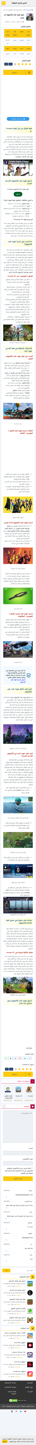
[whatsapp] (6, 1058)
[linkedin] (15, 1058)
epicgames (21, 40)
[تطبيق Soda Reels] (18, 1364)
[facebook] (30, 1058)
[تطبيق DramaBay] (18, 1345)
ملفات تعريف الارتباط (12, 1392)
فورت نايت (29, 1048)
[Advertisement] (18, 96)
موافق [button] (5, 1441)
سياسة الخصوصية (10, 1382)
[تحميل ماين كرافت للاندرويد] (18, 1283)
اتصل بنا (30, 1391)
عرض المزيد (12, 1441)
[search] (3, 3)
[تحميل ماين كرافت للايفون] (18, 1320)
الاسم (30, 1148)
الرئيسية (29, 10)
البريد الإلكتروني (27, 1159)
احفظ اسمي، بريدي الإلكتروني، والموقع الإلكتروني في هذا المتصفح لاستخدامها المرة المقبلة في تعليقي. (19, 1171)
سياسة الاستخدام (10, 1387)
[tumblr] (11, 1058)
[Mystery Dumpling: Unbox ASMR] (18, 1335)
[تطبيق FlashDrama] (18, 1374)
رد (6, 1197)
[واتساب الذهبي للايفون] (18, 1311)
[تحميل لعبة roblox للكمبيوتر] (18, 1094)
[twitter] (25, 1058)
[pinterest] (20, 1058)
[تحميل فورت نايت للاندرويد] (29, 1094)
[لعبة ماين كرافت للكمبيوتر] (18, 1301)
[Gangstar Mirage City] (18, 1354)
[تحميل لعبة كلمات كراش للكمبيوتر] (8, 1094)
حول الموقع (29, 1387)
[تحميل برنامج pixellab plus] (18, 1292)
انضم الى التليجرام (17, 119)
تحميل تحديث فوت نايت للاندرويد (17, 680)
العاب (24, 10)
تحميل (18, 194)
